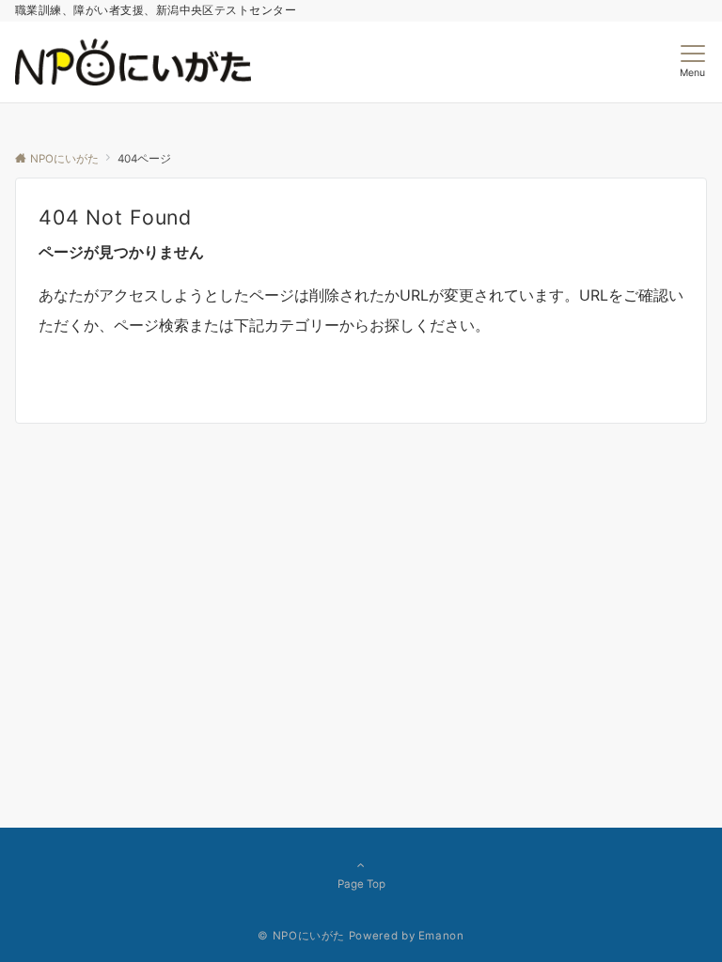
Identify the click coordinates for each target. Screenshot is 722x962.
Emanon (441, 935)
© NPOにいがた (301, 935)
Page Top (361, 884)
